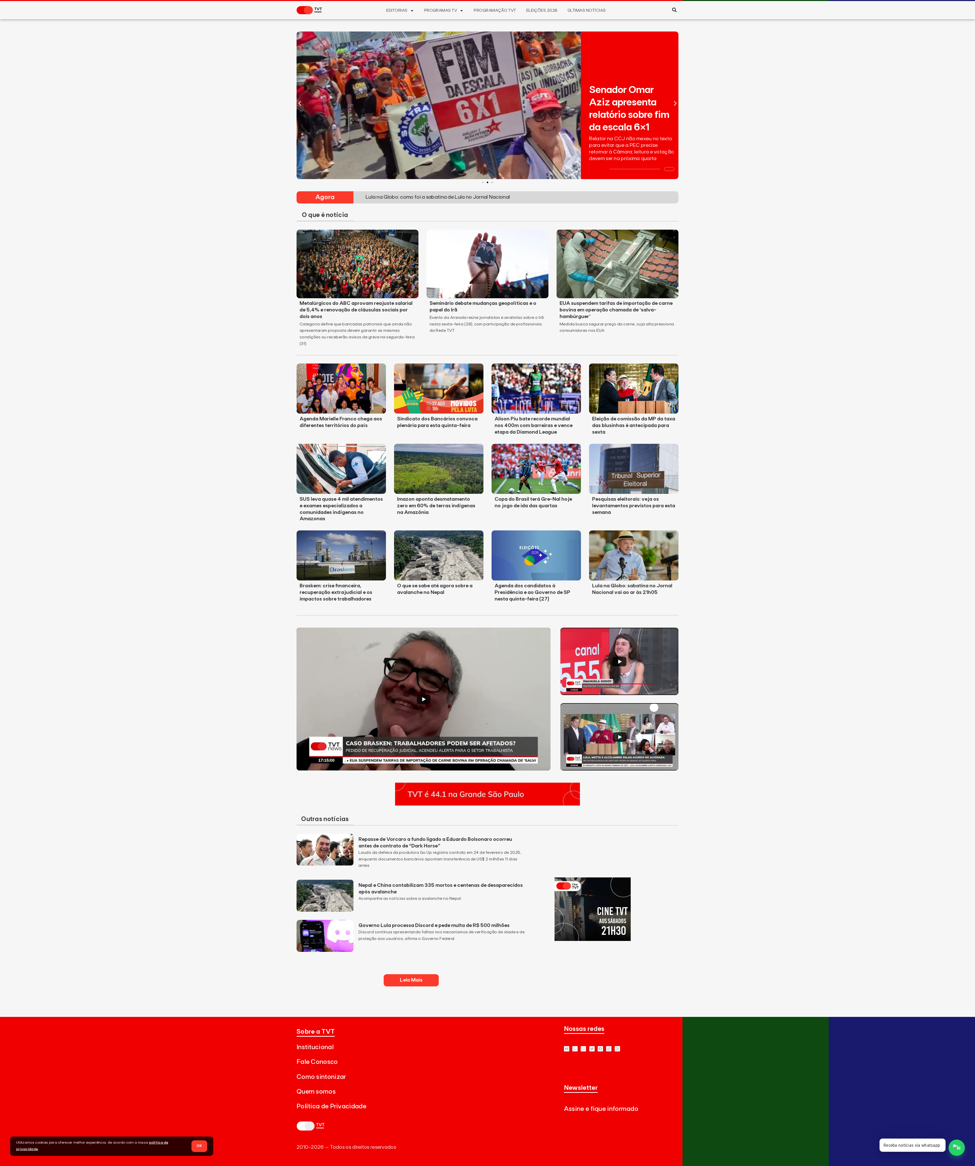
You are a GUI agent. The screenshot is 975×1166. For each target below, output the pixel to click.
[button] (674, 10)
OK (199, 1146)
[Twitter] (592, 1048)
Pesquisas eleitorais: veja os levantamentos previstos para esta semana (633, 506)
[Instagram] (583, 1048)
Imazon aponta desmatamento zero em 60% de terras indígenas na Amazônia (436, 506)
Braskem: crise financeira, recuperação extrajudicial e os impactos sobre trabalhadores (336, 592)
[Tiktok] (608, 1048)
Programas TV (440, 10)
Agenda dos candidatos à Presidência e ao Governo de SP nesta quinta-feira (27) (532, 592)
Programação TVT (495, 10)
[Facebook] (600, 1048)
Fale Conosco (317, 1062)
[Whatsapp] (575, 1048)
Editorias (396, 10)
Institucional (315, 1047)
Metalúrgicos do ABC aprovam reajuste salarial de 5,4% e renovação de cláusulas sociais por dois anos (356, 310)
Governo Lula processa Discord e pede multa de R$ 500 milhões (434, 925)
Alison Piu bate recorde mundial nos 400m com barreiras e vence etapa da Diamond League (534, 425)
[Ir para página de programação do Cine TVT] (593, 939)
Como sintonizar (321, 1077)
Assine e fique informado (601, 1109)
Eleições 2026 (542, 10)
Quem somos (316, 1092)
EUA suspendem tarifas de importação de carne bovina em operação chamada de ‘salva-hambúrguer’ (616, 310)
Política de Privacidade (331, 1106)
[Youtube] (566, 1048)
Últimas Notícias (587, 10)
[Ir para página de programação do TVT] (487, 804)
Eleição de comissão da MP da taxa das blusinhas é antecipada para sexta (633, 425)
